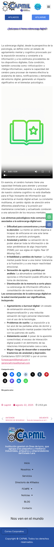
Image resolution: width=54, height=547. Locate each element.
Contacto (27, 508)
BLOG (27, 501)
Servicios (27, 475)
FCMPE (25, 488)
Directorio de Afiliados (27, 482)
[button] (48, 6)
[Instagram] (49, 216)
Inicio (27, 463)
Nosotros (25, 469)
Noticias (25, 495)
